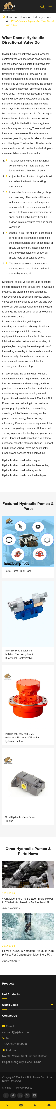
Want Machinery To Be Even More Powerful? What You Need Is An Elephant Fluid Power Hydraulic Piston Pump (27, 900)
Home (9, 17)
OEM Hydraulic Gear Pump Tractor (20, 819)
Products (8, 983)
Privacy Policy (24, 1087)
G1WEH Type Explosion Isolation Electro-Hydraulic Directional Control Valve (19, 654)
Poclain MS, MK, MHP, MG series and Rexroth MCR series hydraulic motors (22, 737)
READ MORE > (10, 908)
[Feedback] (49, 1105)
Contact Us (9, 1015)
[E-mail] (21, 1105)
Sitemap (6, 1087)
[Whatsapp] (7, 1105)
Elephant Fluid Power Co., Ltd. (33, 1077)
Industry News (42, 17)
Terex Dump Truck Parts (18, 570)
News (23, 17)
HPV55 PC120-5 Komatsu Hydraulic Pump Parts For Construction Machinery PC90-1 (28, 952)
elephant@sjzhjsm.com (16, 1032)
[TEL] (35, 1105)
